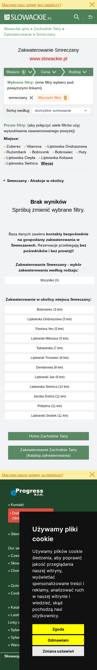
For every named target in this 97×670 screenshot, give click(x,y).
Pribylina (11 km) (49, 406)
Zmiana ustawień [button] (58, 651)
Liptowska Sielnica (22, 163)
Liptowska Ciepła (20, 157)
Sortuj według (17, 110)
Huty (82, 152)
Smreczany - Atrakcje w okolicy (35, 180)
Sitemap (18, 534)
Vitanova (34, 146)
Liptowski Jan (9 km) (50, 377)
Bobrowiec (64, 152)
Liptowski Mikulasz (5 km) (49, 338)
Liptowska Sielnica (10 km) (49, 387)
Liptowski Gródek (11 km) (49, 416)
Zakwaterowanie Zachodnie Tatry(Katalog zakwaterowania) (48, 452)
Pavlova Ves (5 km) (50, 329)
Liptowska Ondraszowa (67, 146)
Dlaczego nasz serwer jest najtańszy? (31, 5)
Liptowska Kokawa (57, 157)
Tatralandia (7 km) (49, 348)
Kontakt (17, 505)
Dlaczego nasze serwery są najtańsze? (32, 475)
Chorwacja (20, 570)
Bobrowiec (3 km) (50, 309)
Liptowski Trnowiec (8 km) (50, 358)
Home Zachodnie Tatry (48, 436)
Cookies (18, 593)
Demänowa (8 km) (49, 367)
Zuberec (13, 146)
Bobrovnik (40, 152)
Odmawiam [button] (58, 640)
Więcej (47, 163)
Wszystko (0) (49, 280)
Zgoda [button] (58, 629)
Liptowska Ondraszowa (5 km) (49, 319)
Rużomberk (16, 152)
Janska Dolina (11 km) (49, 396)
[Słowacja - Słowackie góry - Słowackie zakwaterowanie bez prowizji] (28, 17)
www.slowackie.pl (48, 58)
